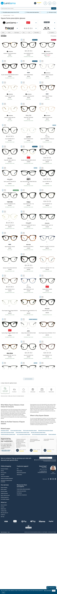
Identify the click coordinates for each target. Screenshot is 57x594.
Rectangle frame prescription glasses (45, 430)
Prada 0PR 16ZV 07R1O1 (28, 246)
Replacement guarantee (21, 472)
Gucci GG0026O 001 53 (28, 53)
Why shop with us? (4, 512)
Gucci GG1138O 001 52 (47, 160)
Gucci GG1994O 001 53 (9, 138)
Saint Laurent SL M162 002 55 (10, 181)
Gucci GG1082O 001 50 (47, 181)
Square (3, 35)
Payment (2, 474)
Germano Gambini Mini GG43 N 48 (10, 267)
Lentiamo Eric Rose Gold (47, 117)
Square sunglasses (52, 434)
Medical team (3, 508)
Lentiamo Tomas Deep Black (47, 53)
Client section (19, 474)
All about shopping (4, 468)
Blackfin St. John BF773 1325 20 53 (47, 246)
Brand (9, 32)
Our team (2, 506)
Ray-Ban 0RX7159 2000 (47, 289)
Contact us (3, 514)
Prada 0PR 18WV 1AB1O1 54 (9, 160)
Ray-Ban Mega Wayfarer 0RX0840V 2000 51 (10, 333)
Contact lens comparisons (22, 494)
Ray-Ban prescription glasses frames (38, 432)
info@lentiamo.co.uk (43, 472)
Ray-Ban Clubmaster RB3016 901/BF (28, 160)
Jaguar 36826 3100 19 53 (28, 289)
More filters (37, 32)
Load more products (28, 378)
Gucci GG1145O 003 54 (9, 225)
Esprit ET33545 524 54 (28, 138)
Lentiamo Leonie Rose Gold (28, 96)
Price (24, 32)
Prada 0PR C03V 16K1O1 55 (47, 225)
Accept (53, 590)
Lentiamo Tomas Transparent (47, 74)
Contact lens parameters (21, 491)
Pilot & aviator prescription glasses (30, 430)
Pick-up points (3, 472)
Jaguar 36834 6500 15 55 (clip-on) (47, 138)
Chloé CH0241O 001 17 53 (28, 203)
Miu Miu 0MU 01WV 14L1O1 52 (10, 355)
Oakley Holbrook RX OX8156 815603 (28, 332)
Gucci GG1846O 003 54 (28, 267)
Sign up (54, 457)
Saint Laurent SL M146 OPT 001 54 (28, 225)
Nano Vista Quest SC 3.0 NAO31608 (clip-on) (28, 182)
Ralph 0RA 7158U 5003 (28, 117)
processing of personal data (46, 459)
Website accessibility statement (7, 478)
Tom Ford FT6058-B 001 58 (9, 203)
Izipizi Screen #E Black (28, 74)
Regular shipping (4, 487)
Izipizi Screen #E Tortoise (47, 96)
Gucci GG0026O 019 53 (9, 289)
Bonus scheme (3, 489)
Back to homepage (4, 532)
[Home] (1, 15)
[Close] (55, 586)
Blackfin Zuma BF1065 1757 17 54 (47, 267)
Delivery (2, 470)
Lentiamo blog (3, 510)
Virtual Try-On (52, 587)
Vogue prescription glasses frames (22, 432)
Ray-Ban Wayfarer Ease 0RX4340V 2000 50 (9, 74)
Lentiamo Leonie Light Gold (9, 117)
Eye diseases (19, 493)
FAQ (17, 468)
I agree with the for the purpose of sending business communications (46, 460)
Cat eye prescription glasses (15, 430)
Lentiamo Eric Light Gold (10, 96)
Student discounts (4, 493)
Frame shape (16, 32)
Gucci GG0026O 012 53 (47, 355)
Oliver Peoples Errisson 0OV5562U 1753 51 (47, 332)
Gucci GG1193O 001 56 (28, 355)
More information (47, 590)
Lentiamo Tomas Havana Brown (9, 53)
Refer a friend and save (5, 495)
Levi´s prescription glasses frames (23, 434)
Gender (3, 32)
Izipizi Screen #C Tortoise (10, 246)
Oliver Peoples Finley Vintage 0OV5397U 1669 (10, 311)
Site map (2, 516)
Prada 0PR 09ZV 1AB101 (47, 310)
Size (29, 32)
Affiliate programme (4, 497)
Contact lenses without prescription (23, 489)
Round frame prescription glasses (7, 432)
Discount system (4, 491)
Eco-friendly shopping (5, 499)
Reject (3, 592)
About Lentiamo (4, 505)
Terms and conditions (5, 476)
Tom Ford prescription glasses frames (39, 434)
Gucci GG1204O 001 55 (47, 203)
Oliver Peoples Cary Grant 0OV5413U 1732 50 (28, 311)
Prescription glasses (6, 15)
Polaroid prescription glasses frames (8, 434)
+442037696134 (44, 471)
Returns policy (19, 470)
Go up (9, 532)
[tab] (9, 48)
